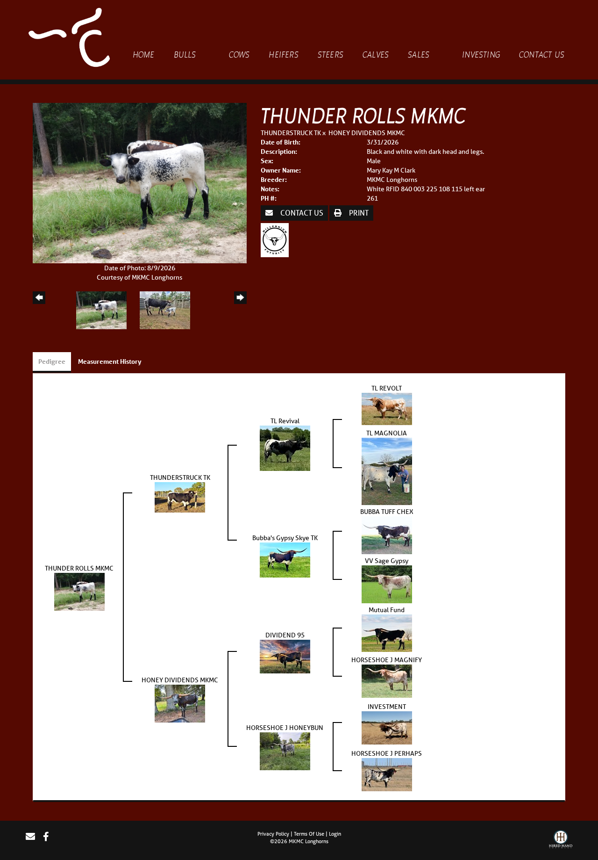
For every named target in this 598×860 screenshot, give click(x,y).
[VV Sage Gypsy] (387, 583)
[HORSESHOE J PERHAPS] (387, 774)
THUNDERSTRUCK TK (291, 133)
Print (358, 212)
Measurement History (110, 361)
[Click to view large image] (140, 182)
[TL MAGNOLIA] (387, 471)
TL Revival (285, 421)
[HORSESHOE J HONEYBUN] (285, 750)
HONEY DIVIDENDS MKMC (366, 133)
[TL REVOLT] (387, 408)
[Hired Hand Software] (560, 840)
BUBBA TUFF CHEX (386, 511)
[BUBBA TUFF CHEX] (387, 534)
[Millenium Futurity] (277, 239)
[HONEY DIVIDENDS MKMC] (180, 703)
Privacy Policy (273, 833)
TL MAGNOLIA (386, 433)
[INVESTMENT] (387, 727)
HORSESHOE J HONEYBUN (284, 727)
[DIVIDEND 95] (285, 656)
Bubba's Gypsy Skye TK (285, 538)
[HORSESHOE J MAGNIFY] (387, 680)
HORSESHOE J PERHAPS (386, 753)
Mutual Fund (387, 610)
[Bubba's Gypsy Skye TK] (285, 559)
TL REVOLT (386, 388)
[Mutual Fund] (387, 633)
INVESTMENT (387, 706)
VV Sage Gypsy (386, 560)
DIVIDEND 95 (285, 635)
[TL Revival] (285, 447)
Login (335, 833)
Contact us (300, 212)
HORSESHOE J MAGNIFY (386, 660)
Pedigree (51, 361)
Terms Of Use (309, 833)
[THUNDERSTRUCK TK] (180, 496)
